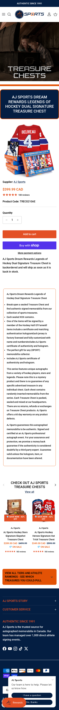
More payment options (29, 253)
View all (29, 491)
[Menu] (3, 14)
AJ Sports (19, 181)
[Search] (10, 14)
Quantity (7, 212)
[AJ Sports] (29, 14)
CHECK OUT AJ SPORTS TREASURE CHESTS (29, 485)
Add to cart (29, 234)
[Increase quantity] (18, 220)
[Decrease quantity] (6, 220)
